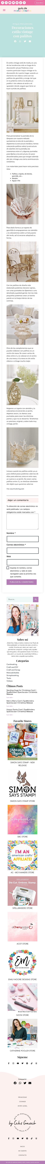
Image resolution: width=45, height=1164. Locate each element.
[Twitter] (13, 2)
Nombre (11, 533)
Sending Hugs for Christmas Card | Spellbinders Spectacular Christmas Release (22, 692)
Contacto (23, 1155)
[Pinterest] (17, 2)
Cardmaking (12, 664)
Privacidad (22, 1097)
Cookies (22, 1101)
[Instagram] (6, 2)
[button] (4, 10)
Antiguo (16, 24)
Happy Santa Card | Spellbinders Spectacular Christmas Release (21, 711)
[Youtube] (9, 2)
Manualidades (26, 24)
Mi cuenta (22, 1151)
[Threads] (24, 2)
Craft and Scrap (13, 670)
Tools (9, 678)
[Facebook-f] (2, 2)
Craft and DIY (12, 667)
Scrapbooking (13, 675)
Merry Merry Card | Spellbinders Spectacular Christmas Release (20, 702)
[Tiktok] (20, 2)
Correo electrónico (16, 545)
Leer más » (10, 697)
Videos (9, 681)
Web (9, 556)
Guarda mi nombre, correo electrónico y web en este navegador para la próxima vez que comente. (23, 572)
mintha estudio (34, 1162)
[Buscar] (35, 599)
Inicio (22, 1146)
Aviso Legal (22, 1106)
